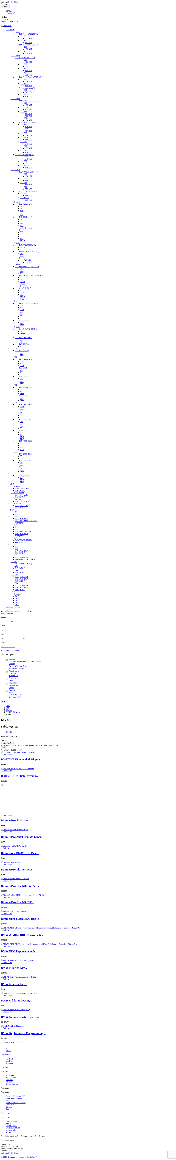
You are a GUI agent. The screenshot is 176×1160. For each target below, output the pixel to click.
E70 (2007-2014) (23, 404)
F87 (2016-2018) (21, 519)
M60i (22, 439)
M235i (24, 68)
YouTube (9, 1061)
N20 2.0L (28, 62)
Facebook (9, 1059)
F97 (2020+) (20, 568)
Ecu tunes (12, 678)
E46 (16, 529)
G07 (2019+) (22, 475)
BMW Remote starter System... (20, 1016)
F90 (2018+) (20, 553)
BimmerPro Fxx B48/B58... (17, 902)
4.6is (22, 447)
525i (21, 206)
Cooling (12, 664)
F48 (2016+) (22, 344)
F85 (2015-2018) (21, 579)
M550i (22, 241)
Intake (11, 692)
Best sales (9, 1080)
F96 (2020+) (20, 590)
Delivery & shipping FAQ (16, 1096)
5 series (15, 202)
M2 (14, 516)
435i (23, 183)
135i (23, 51)
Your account (6, 1113)
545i (21, 211)
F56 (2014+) (20, 491)
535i (21, 215)
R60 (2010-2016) (21, 495)
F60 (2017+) (20, 497)
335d (24, 107)
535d (22, 221)
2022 (17, 603)
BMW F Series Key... (14, 967)
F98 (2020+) (20, 572)
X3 (14, 357)
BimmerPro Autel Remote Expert (21, 836)
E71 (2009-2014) (23, 454)
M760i (22, 297)
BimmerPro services (16, 668)
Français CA (10, 13)
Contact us (10, 1105)
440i (23, 187)
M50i (22, 437)
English (8, 11)
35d (21, 413)
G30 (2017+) (22, 230)
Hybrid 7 (23, 286)
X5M (14, 575)
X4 (14, 385)
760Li (22, 282)
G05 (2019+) (22, 430)
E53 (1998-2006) (23, 441)
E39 (16, 547)
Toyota (10, 592)
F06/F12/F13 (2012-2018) (27, 252)
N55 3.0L (28, 71)
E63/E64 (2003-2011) (25, 245)
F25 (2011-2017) (23, 368)
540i (21, 239)
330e (24, 137)
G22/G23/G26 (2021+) (26, 191)
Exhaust (12, 690)
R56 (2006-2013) (21, 488)
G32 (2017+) (22, 258)
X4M (14, 570)
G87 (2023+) (20, 523)
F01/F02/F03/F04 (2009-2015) (29, 275)
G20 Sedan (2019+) (24, 155)
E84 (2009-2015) (23, 338)
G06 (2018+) (22, 467)
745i (21, 269)
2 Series (15, 56)
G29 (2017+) (22, 320)
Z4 (14, 301)
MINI (10, 484)
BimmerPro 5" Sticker (15, 820)
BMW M (11, 510)
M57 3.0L (29, 109)
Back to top (6, 1055)
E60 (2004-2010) (23, 204)
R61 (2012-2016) (21, 501)
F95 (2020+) (20, 581)
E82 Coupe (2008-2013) (26, 34)
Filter (3, 748)
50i (21, 417)
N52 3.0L (28, 38)
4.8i (21, 411)
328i (23, 103)
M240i (24, 73)
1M (14, 512)
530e (22, 232)
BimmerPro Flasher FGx (16, 869)
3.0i (21, 308)
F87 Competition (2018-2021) (26, 521)
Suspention (13, 683)
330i (23, 142)
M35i (22, 355)
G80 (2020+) (20, 536)
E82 (16, 514)
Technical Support (13, 607)
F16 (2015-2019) (23, 460)
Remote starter (14, 671)
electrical (12, 659)
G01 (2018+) (22, 376)
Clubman (16, 503)
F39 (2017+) (22, 351)
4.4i (21, 445)
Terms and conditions (14, 1098)
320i (23, 124)
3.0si (22, 310)
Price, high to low (8, 745)
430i (23, 178)
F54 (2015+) (20, 508)
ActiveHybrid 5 (26, 228)
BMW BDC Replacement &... (19, 951)
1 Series (15, 32)
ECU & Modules (15, 695)
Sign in (8, 1123)
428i (23, 174)
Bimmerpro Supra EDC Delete (20, 918)
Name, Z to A (42, 745)
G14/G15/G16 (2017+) (26, 329)
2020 (17, 598)
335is (24, 118)
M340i (24, 165)
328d (24, 129)
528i (21, 219)
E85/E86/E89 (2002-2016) (27, 303)
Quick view (6, 754)
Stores (8, 1109)
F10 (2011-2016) (23, 217)
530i (21, 208)
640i (21, 254)
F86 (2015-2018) (21, 587)
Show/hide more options (10, 651)
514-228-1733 (12, 2)
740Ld (22, 284)
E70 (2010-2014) (21, 577)
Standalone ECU (15, 697)
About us (9, 1100)
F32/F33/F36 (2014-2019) (27, 172)
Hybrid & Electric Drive (18, 666)
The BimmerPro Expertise (16, 1103)
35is (21, 318)
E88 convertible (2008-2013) (28, 45)
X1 (14, 336)
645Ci (22, 247)
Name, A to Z (7, 743)
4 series (15, 170)
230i (23, 64)
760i (21, 273)
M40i (22, 325)
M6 (14, 555)
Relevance (33, 745)
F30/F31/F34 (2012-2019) (27, 122)
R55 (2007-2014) (21, 506)
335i (23, 112)
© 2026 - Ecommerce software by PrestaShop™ (19, 1157)
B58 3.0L (28, 75)
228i (23, 60)
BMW (10, 30)
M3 (14, 525)
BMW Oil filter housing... (16, 1000)
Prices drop (10, 1075)
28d (21, 370)
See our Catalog (12, 1084)
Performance (13, 676)
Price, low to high (22, 745)
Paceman (16, 499)
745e (22, 299)
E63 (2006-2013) (21, 557)
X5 (14, 402)
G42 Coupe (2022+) (25, 88)
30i (21, 314)
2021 (17, 600)
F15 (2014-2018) (23, 419)
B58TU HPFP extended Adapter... (21, 759)
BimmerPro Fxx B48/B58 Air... (20, 885)
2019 (17, 596)
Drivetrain (12, 673)
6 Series (15, 243)
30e (21, 379)
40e (21, 426)
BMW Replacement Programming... (23, 1033)
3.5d (21, 409)
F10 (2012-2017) (21, 551)
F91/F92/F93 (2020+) (23, 564)
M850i (22, 333)
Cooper (15, 486)
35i (23, 40)
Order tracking (11, 1121)
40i (21, 432)
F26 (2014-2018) (23, 387)
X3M (14, 566)
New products (11, 1077)
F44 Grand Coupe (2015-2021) (29, 77)
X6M (14, 583)
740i (21, 277)
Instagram (9, 1063)
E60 (16, 549)
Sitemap (9, 1082)
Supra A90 (17, 594)
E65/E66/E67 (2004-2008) (27, 267)
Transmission (14, 685)
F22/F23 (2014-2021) (25, 58)
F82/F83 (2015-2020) (23, 540)
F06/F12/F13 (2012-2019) (25, 559)
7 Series (15, 264)
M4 (14, 538)
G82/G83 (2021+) (22, 542)
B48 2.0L (28, 66)
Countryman (17, 493)
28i (23, 36)
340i (23, 150)
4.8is (22, 450)
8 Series (15, 327)
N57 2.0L (28, 131)
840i (21, 331)
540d (22, 236)
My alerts (9, 1132)
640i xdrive (26, 260)
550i (21, 213)
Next (8, 1051)
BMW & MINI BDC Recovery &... (22, 935)
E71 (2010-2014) (21, 585)
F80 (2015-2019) (21, 534)
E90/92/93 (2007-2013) (24, 531)
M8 (14, 562)
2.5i (21, 305)
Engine (11, 688)
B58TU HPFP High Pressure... (19, 775)
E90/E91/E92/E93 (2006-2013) (29, 101)
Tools (11, 680)
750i (21, 271)
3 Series (15, 99)
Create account (11, 1126)
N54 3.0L (28, 43)
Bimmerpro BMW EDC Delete (20, 853)
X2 (14, 348)
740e (22, 292)
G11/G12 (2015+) (24, 288)
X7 (14, 473)
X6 (14, 452)
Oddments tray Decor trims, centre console (25, 661)
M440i (24, 198)
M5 (14, 544)
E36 (16, 527)
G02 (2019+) (22, 396)
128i (23, 47)
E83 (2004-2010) (23, 359)
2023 (17, 605)
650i (21, 249)
